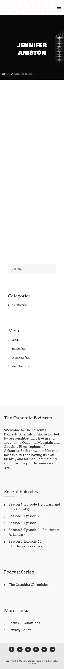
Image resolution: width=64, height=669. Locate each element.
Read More (15, 219)
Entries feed (19, 348)
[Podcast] (36, 649)
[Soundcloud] (52, 649)
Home (6, 73)
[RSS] (28, 649)
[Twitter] (20, 649)
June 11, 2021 (15, 148)
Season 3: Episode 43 (25, 516)
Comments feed (21, 357)
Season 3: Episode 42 (25, 523)
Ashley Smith (34, 148)
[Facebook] (11, 649)
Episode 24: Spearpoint (21, 139)
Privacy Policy (20, 630)
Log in (15, 339)
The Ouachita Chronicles (29, 585)
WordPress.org (20, 366)
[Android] (44, 649)
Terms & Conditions (24, 623)
